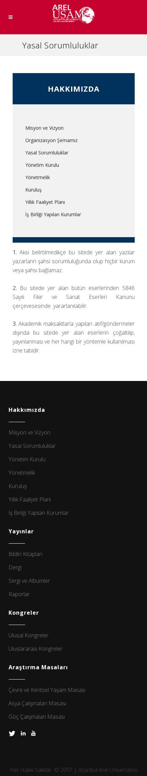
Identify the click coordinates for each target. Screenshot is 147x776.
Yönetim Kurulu (42, 165)
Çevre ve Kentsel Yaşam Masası (47, 690)
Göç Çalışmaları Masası (37, 716)
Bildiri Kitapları (25, 554)
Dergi (15, 567)
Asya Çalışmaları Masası (37, 703)
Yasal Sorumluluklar (46, 152)
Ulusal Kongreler (29, 635)
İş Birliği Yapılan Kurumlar (53, 214)
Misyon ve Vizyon (44, 128)
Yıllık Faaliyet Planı (45, 202)
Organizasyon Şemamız (51, 140)
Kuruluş (33, 189)
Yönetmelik (37, 177)
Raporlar (19, 594)
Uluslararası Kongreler (36, 648)
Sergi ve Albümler (29, 580)
